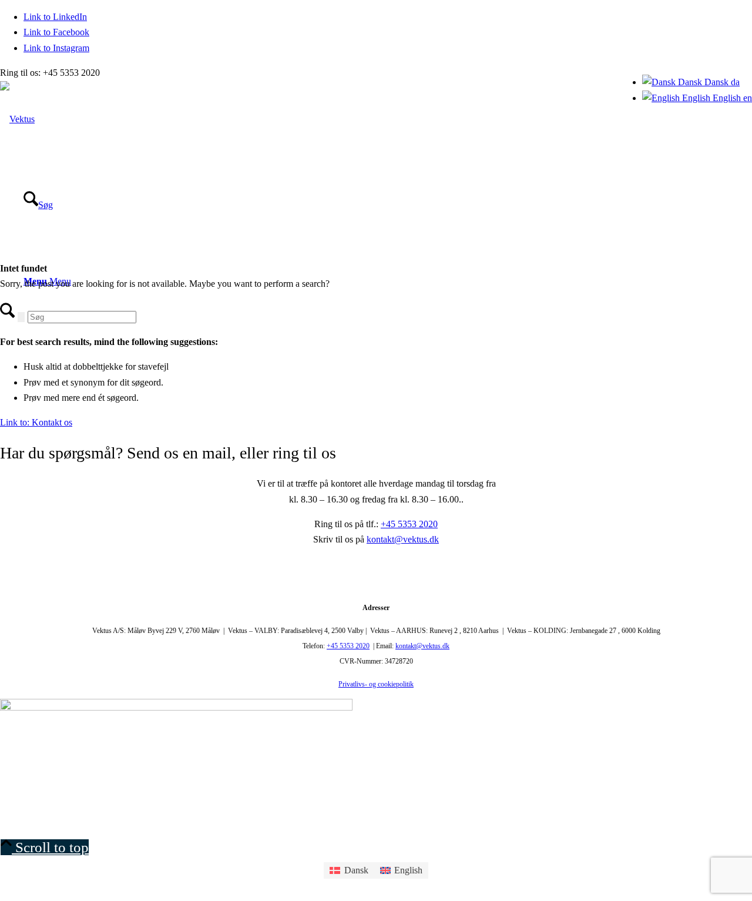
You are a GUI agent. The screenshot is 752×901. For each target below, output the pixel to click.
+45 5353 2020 (409, 524)
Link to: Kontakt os (36, 422)
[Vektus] (17, 119)
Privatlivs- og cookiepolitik (376, 684)
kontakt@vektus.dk (403, 539)
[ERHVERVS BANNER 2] (176, 707)
